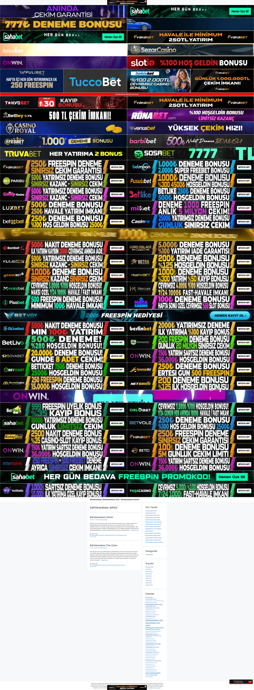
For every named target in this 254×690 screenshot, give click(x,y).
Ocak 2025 (148, 578)
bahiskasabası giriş (154, 620)
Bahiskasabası (94, 533)
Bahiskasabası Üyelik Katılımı (153, 540)
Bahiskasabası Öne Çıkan (103, 545)
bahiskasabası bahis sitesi (154, 604)
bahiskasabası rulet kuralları (150, 657)
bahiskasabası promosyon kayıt (151, 655)
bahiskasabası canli (151, 606)
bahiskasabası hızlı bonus (150, 638)
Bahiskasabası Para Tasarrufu (153, 524)
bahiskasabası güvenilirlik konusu (151, 632)
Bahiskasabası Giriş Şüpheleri (153, 528)
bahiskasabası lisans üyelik (107, 565)
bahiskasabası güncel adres (155, 627)
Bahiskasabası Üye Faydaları (153, 526)
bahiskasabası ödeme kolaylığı (151, 665)
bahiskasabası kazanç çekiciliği (151, 641)
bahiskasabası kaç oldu (153, 643)
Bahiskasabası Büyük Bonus (153, 519)
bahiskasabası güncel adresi (153, 629)
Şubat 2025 (149, 576)
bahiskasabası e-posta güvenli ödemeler (152, 614)
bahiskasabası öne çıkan (119, 565)
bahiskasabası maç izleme (152, 647)
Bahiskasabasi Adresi (101, 517)
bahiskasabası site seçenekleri (153, 660)
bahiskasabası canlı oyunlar (150, 609)
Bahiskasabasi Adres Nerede (97, 535)
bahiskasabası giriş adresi (153, 624)
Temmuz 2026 (149, 567)
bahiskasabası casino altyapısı (151, 611)
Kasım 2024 (149, 582)
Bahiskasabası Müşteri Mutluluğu (154, 542)
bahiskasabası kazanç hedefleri (151, 640)
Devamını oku (134, 530)
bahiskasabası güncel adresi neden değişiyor (153, 631)
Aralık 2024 (149, 580)
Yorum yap (93, 536)
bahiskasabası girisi (151, 616)
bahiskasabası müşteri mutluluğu (151, 650)
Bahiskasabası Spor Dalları (153, 517)
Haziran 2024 (149, 585)
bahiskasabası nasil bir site (152, 652)
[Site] (63, 167)
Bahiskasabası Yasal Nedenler (154, 522)
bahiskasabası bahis (149, 600)
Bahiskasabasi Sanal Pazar (111, 535)
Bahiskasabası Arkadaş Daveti (154, 537)
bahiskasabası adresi (122, 535)
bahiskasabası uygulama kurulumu (151, 662)
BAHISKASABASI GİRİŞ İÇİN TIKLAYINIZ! (127, 94)
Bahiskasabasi (149, 531)
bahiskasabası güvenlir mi (152, 634)
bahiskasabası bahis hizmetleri (158, 600)
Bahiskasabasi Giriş (151, 513)
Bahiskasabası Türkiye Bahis (153, 533)
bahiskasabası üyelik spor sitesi (151, 669)
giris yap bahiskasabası (151, 675)
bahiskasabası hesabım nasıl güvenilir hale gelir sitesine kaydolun (154, 636)
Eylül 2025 (148, 569)
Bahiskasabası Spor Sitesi (152, 515)
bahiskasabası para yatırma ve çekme (152, 654)
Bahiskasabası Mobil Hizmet (153, 535)
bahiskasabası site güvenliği (150, 659)
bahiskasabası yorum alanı (150, 664)
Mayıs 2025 (149, 573)
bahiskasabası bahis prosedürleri (151, 602)
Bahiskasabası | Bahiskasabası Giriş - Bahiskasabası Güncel (114, 500)
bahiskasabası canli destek (152, 607)
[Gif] (127, 234)
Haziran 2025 (149, 571)
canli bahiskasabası (153, 673)
